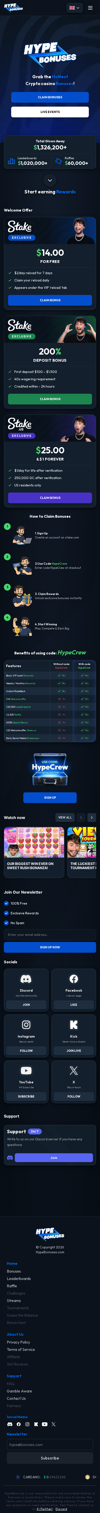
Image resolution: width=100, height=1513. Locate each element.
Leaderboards (19, 1278)
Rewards (28, 675)
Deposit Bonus (20, 722)
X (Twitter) (45, 1509)
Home (12, 1263)
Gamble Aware (19, 1391)
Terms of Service (21, 1349)
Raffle (17, 714)
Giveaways (33, 738)
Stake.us (31, 730)
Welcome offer (18, 699)
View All (65, 817)
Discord (61, 1509)
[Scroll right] (91, 817)
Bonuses (14, 1271)
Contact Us (16, 1398)
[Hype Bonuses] (13, 8)
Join (53, 1157)
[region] (50, 1477)
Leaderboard (23, 706)
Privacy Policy (18, 1342)
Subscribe (50, 1458)
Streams (14, 1300)
